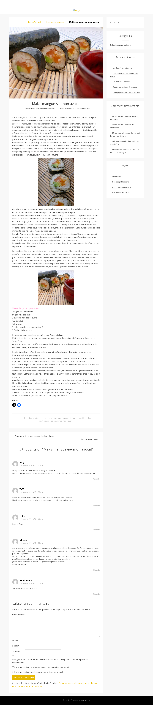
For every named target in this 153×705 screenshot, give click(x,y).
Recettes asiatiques (55, 22)
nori (81, 418)
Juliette (23, 540)
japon (54, 418)
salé (53, 421)
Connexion (116, 176)
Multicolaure (25, 580)
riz (49, 421)
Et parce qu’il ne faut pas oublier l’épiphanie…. (35, 436)
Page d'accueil (34, 22)
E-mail (15, 645)
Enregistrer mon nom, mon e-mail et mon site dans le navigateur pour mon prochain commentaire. (50, 661)
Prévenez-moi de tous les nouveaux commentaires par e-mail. (41, 667)
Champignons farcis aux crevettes (126, 92)
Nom (15, 640)
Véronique (85, 700)
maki (69, 418)
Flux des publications (120, 182)
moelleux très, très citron (123, 68)
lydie (22, 516)
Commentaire (19, 614)
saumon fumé (61, 421)
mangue (75, 418)
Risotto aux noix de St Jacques (125, 87)
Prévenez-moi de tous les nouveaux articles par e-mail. (38, 672)
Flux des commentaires (121, 187)
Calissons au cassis (89, 439)
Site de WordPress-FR (121, 192)
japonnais (62, 418)
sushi (70, 421)
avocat (48, 418)
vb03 (21, 489)
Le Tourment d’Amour (122, 81)
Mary (21, 462)
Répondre (96, 479)
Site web (16, 651)
